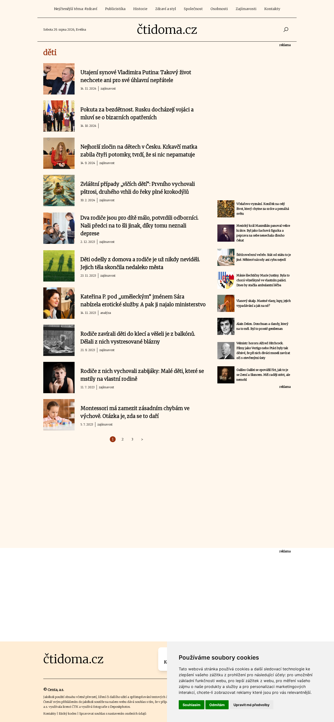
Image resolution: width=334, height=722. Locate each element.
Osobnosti (219, 9)
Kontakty (272, 9)
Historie (140, 9)
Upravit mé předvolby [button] (251, 705)
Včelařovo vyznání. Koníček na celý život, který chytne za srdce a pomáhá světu (262, 208)
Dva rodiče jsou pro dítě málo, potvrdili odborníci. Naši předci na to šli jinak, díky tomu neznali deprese (139, 226)
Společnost (193, 9)
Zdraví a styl (165, 9)
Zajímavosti (246, 9)
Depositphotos (120, 707)
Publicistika (115, 9)
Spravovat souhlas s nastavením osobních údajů (112, 713)
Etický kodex (68, 713)
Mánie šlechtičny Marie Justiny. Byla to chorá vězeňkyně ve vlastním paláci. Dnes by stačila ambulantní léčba (262, 280)
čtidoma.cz (167, 29)
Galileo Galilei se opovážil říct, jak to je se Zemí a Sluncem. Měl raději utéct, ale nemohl (263, 374)
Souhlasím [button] (191, 705)
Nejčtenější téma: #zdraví (75, 9)
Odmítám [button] (217, 705)
